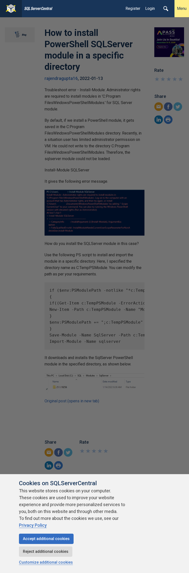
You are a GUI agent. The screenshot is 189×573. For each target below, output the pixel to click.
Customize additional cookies (46, 562)
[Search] (165, 8)
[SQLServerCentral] (11, 8)
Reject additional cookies (45, 551)
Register (133, 8)
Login (150, 8)
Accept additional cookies (46, 538)
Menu (182, 8)
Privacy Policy (33, 525)
